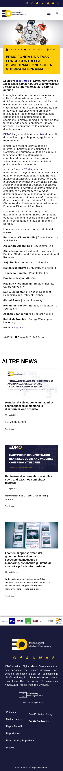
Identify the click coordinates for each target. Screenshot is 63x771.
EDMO (7, 134)
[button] (49, 13)
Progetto (10, 747)
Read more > (10, 429)
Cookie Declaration (38, 721)
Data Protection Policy (40, 714)
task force (22, 80)
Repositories (13, 733)
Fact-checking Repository (20, 740)
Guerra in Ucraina (35, 49)
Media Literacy (14, 719)
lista (42, 134)
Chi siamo (11, 712)
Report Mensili (14, 726)
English (18, 327)
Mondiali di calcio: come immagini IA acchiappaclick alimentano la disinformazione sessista (29, 406)
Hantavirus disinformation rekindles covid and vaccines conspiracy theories (28, 479)
